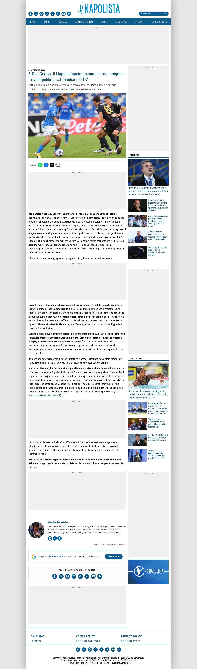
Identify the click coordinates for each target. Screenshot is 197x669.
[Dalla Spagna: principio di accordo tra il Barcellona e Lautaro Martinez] (137, 252)
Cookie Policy (85, 636)
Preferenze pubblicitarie (88, 640)
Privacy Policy (131, 636)
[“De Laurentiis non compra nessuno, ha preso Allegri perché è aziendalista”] (137, 424)
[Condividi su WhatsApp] (40, 165)
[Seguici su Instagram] (41, 14)
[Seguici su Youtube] (63, 14)
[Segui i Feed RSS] (69, 14)
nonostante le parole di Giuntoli (44, 395)
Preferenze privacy (130, 640)
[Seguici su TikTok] (58, 14)
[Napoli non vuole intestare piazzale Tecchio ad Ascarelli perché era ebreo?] (137, 456)
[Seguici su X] (36, 14)
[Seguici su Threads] (52, 14)
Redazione (36, 640)
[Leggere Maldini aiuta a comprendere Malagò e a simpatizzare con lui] (137, 440)
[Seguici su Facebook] (30, 14)
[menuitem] (32, 22)
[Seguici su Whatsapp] (47, 14)
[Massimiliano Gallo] (36, 530)
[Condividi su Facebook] (46, 165)
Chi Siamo (37, 636)
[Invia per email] (57, 165)
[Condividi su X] (52, 165)
